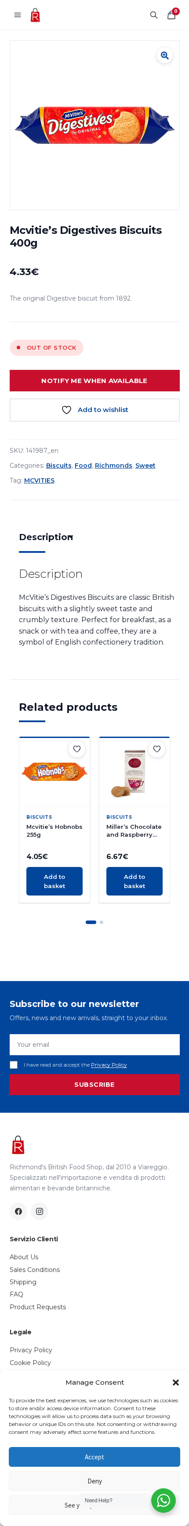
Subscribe (94, 1085)
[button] (175, 1382)
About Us (24, 1257)
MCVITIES (39, 480)
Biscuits (59, 465)
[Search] (154, 15)
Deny (94, 1481)
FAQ (16, 1294)
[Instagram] (39, 1211)
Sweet (145, 465)
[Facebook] (18, 1211)
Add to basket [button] (54, 881)
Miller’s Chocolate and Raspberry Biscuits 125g (134, 830)
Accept (94, 1457)
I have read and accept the (75, 1064)
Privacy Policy (109, 1064)
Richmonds (113, 465)
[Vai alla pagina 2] (101, 922)
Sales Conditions (35, 1270)
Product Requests (38, 1307)
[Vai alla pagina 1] (91, 922)
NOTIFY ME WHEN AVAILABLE (94, 380)
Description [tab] (46, 537)
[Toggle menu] (17, 15)
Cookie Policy (30, 1363)
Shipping (23, 1282)
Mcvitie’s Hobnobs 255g (54, 830)
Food (83, 465)
